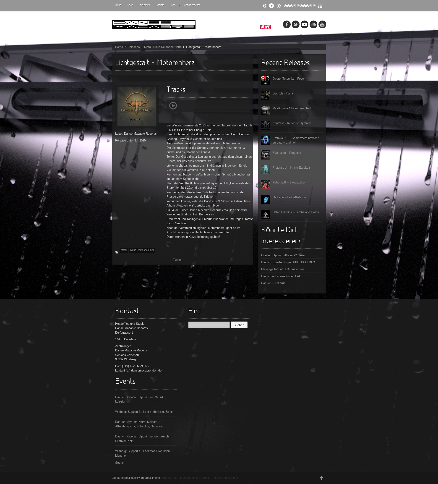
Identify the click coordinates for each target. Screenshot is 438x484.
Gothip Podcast (192, 5)
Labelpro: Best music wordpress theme (136, 477)
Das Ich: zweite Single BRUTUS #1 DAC (288, 262)
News (130, 5)
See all (119, 462)
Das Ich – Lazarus (273, 283)
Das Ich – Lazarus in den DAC (281, 276)
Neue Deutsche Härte (167, 46)
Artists (160, 5)
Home (118, 5)
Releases (145, 5)
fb (287, 24)
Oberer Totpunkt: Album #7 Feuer (283, 255)
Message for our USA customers (283, 269)
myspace (304, 24)
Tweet (177, 259)
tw (296, 24)
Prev (279, 6)
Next (264, 6)
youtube (322, 24)
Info (173, 5)
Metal (147, 46)
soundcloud (313, 24)
